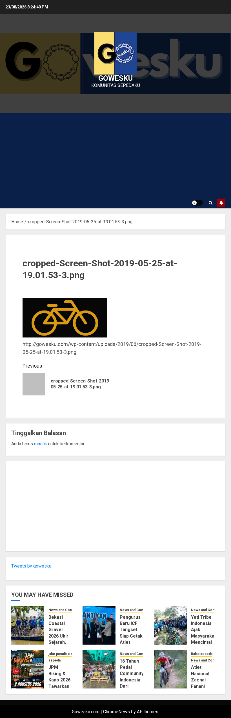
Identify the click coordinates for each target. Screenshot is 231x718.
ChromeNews (116, 711)
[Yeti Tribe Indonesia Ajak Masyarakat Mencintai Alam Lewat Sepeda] (170, 625)
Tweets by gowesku (31, 566)
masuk (40, 443)
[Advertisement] (115, 155)
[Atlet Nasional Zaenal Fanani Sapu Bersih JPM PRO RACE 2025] (170, 669)
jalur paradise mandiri (65, 654)
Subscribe (221, 203)
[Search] (210, 202)
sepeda (54, 660)
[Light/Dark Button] (197, 203)
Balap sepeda (201, 654)
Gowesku (115, 78)
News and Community (66, 610)
